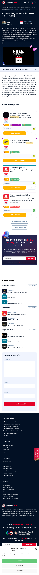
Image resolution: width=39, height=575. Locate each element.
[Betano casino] (6, 169)
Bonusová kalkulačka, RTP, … (11, 494)
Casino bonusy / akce (13, 8)
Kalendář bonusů (8, 496)
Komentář (7, 359)
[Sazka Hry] (6, 142)
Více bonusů (32, 285)
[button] (36, 549)
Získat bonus (15, 133)
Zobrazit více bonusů (19, 227)
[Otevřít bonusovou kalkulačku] (28, 2)
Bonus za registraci (8, 490)
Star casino (10, 323)
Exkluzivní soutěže (8, 473)
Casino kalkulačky (8, 475)
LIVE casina (6, 464)
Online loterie (7, 466)
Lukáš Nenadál (9, 23)
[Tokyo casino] (6, 115)
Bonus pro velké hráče (9, 492)
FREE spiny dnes (7, 468)
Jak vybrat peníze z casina (11, 428)
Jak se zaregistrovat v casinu (11, 424)
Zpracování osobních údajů (26, 262)
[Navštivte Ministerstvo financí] (26, 534)
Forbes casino (11, 335)
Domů (4, 8)
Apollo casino (11, 290)
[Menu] (25, 2)
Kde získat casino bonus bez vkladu (13, 431)
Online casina (7, 462)
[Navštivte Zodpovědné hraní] (7, 534)
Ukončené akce (25, 8)
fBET (8, 296)
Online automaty (8, 445)
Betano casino (11, 312)
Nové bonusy (7, 485)
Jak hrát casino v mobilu (10, 433)
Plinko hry (5, 447)
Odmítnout (19, 565)
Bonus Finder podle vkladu (10, 499)
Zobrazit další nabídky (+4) (19, 221)
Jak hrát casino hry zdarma (11, 426)
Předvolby (19, 570)
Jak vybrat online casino (10, 422)
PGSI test (5, 435)
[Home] (9, 4)
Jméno (6, 382)
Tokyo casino (11, 318)
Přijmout (19, 561)
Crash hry (6, 450)
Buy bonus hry (7, 452)
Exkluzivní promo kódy (9, 471)
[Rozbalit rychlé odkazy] (36, 69)
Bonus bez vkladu (8, 487)
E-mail (6, 392)
